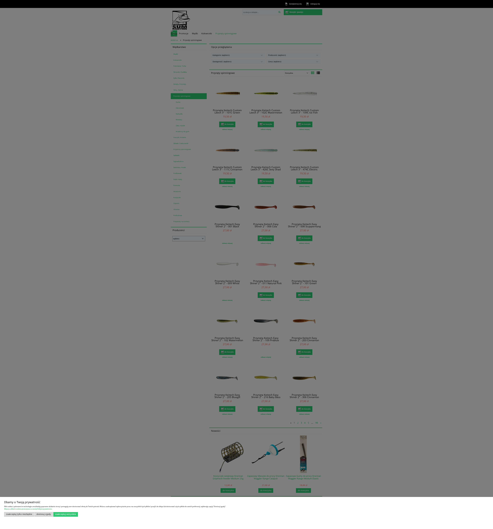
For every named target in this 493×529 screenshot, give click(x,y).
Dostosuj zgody (43, 514)
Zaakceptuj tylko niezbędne (19, 514)
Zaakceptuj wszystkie (65, 514)
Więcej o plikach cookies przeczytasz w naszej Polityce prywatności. (28, 509)
